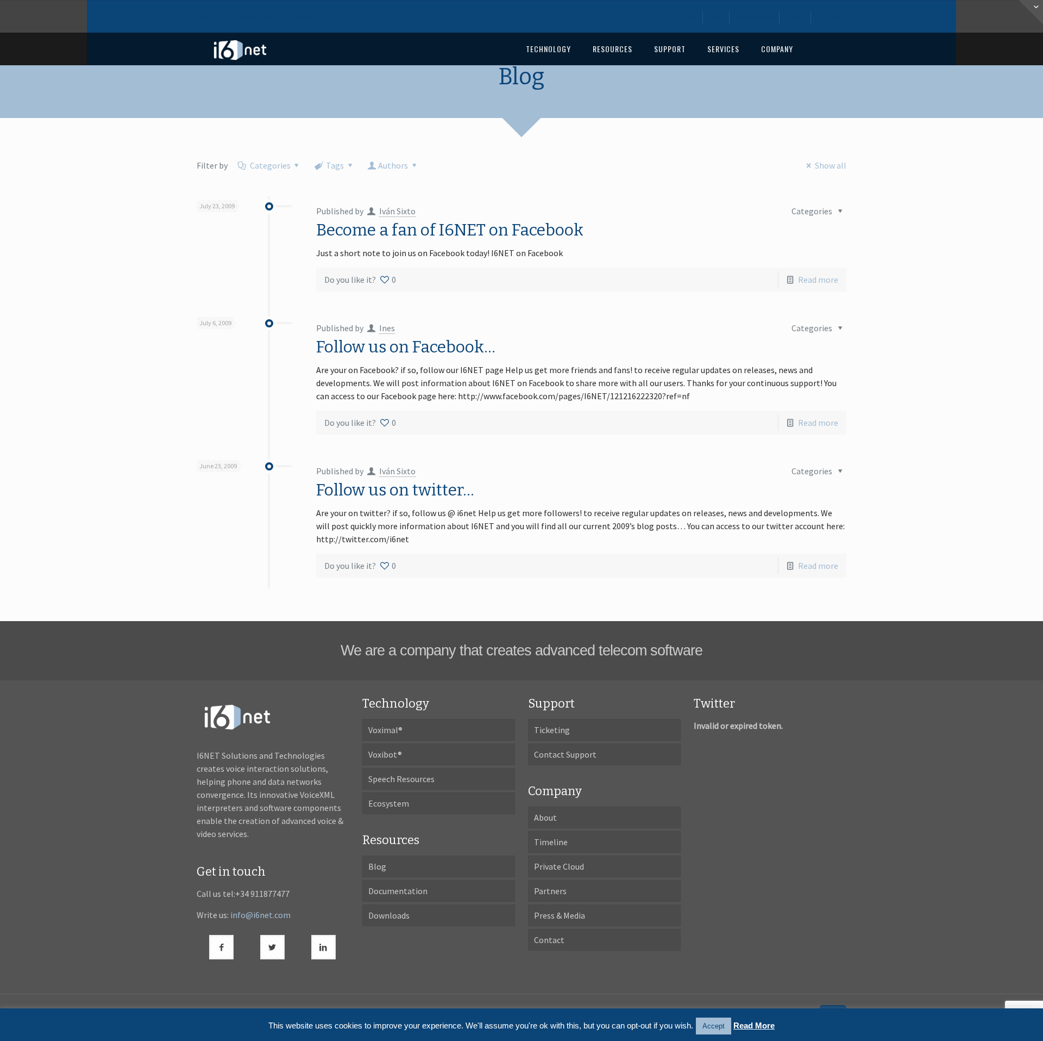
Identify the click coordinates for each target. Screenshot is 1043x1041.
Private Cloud (559, 866)
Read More (754, 1025)
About (795, 17)
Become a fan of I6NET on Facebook (449, 230)
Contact (831, 17)
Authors (393, 165)
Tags (335, 165)
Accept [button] (713, 1026)
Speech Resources (401, 778)
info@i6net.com (260, 914)
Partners (550, 890)
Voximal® (385, 729)
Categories (270, 165)
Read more (818, 279)
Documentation (398, 890)
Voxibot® (385, 754)
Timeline (551, 841)
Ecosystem (388, 803)
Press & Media (559, 915)
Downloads (755, 17)
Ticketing (552, 729)
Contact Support (565, 754)
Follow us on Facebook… (405, 347)
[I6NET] (240, 49)
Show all (830, 165)
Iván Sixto (397, 211)
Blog (717, 17)
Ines (387, 328)
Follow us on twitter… (395, 490)
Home (687, 17)
